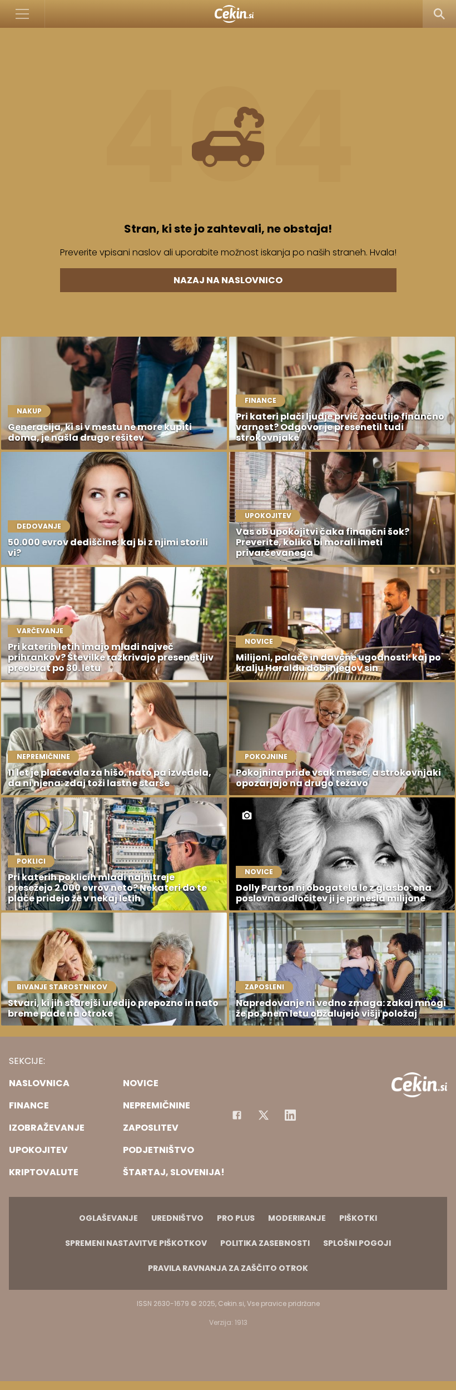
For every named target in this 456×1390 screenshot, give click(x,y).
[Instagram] (290, 1115)
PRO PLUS (236, 1218)
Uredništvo (177, 1218)
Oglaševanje (108, 1218)
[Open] (22, 14)
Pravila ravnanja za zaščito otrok (228, 1268)
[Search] (439, 14)
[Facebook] (237, 1115)
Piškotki (358, 1218)
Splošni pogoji (357, 1243)
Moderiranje (297, 1218)
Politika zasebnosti (265, 1243)
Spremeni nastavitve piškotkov (136, 1243)
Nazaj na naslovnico (228, 280)
